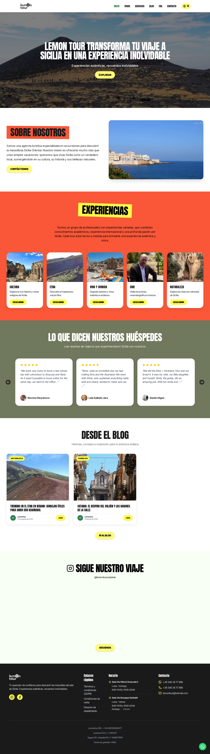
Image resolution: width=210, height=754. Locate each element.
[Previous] (8, 382)
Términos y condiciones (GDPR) (90, 690)
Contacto (171, 6)
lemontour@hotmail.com (175, 693)
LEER (61, 518)
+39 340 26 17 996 (173, 682)
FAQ (160, 6)
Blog (151, 6)
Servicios (139, 6)
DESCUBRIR (18, 302)
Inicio (116, 6)
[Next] (202, 382)
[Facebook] (20, 697)
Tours (127, 6)
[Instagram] (12, 697)
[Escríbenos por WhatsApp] (202, 746)
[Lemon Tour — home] (26, 6)
